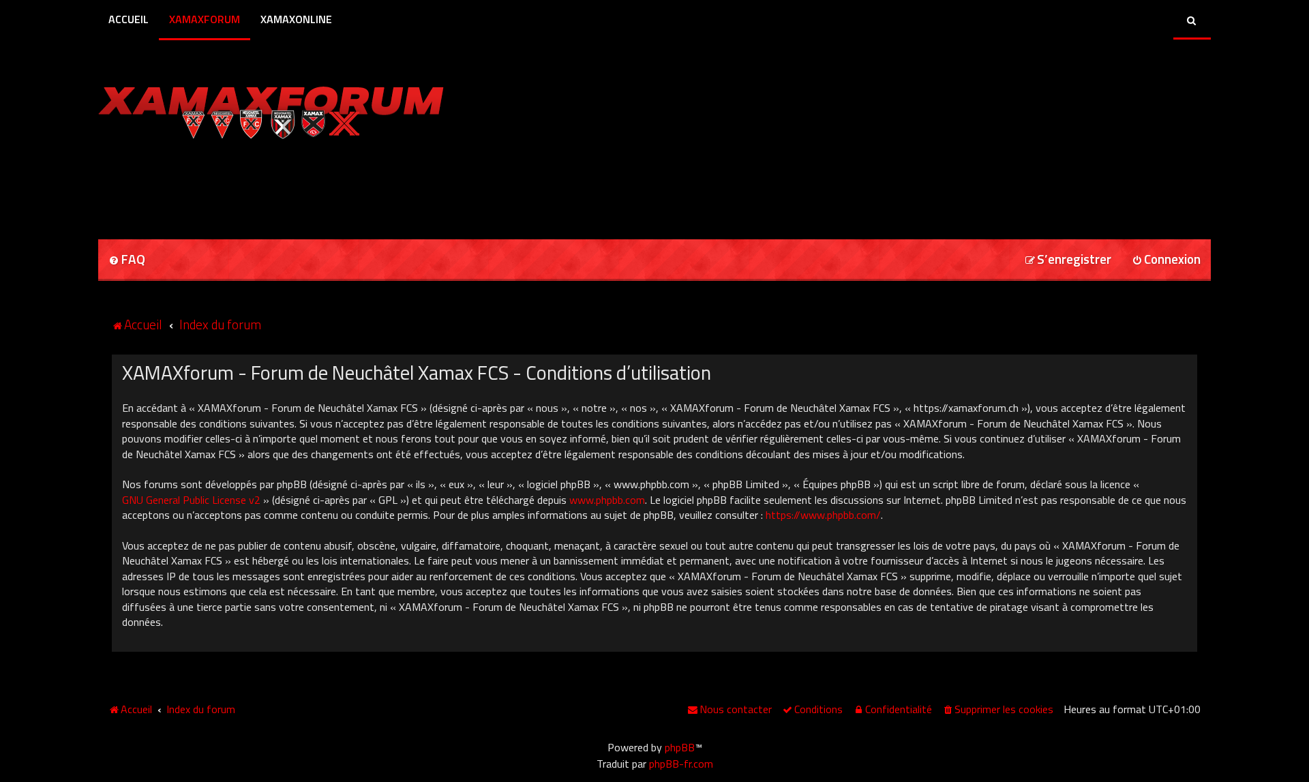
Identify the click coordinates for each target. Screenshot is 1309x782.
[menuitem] (126, 260)
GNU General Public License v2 (191, 499)
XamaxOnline (296, 19)
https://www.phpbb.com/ (823, 514)
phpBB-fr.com (681, 763)
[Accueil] (271, 109)
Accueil (128, 19)
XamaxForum (204, 19)
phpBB (680, 747)
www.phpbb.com (607, 499)
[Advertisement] (257, 184)
